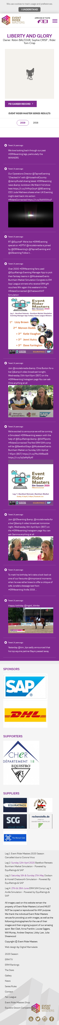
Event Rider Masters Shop (17, 1002)
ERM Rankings (12, 965)
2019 (22, 123)
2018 (35, 123)
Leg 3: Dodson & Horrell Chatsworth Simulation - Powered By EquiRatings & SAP (28, 879)
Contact (9, 991)
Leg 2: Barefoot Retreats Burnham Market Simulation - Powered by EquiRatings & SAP (28, 866)
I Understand (29, 9)
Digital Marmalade (29, 947)
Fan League (10, 997)
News (7, 981)
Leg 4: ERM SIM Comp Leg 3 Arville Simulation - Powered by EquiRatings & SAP (28, 892)
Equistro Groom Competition (19, 1008)
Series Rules (11, 986)
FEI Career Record (19, 104)
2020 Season (11, 954)
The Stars (9, 970)
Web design (10, 947)
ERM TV (9, 959)
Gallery (8, 975)
